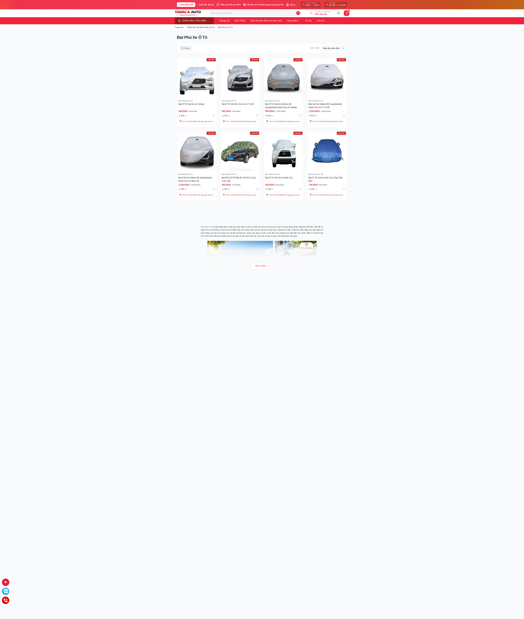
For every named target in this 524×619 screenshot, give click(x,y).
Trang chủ (179, 27)
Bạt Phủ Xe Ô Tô (225, 27)
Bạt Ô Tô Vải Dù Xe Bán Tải (278, 178)
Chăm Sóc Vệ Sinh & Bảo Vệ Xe (201, 27)
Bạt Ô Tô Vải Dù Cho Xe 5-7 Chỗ (238, 104)
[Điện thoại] (5, 600)
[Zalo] (5, 591)
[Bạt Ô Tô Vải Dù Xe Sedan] (197, 78)
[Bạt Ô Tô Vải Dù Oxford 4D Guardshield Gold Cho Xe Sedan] (284, 78)
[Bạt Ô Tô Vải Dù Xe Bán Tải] (284, 151)
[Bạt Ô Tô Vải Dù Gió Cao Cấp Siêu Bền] (327, 151)
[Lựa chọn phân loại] (287, 80)
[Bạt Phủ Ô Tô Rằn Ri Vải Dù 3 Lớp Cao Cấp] (240, 151)
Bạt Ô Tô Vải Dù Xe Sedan (191, 104)
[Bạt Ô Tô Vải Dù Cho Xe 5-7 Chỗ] (240, 78)
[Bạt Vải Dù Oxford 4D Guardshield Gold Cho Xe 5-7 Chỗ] (327, 78)
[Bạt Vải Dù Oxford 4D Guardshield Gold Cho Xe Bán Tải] (197, 151)
